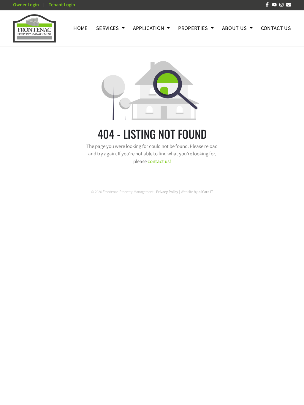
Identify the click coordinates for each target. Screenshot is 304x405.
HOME (80, 28)
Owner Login (26, 4)
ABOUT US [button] (235, 28)
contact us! (159, 161)
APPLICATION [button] (149, 28)
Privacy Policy (167, 191)
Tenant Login (62, 4)
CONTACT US (276, 28)
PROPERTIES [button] (193, 28)
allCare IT (206, 191)
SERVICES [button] (108, 28)
